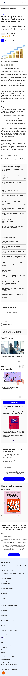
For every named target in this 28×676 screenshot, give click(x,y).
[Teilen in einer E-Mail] (2, 65)
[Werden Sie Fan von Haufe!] (4, 637)
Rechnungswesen (5, 95)
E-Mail (2, 533)
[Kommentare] (13, 36)
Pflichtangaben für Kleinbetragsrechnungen (13, 208)
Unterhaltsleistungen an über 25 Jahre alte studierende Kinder (13, 183)
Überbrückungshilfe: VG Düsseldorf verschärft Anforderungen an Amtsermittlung (14, 257)
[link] (3, 8)
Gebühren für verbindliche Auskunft (11, 246)
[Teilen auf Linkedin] (12, 65)
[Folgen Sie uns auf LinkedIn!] (2, 637)
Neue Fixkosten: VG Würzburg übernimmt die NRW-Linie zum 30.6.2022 (13, 282)
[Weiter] (23, 366)
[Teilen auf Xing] (9, 65)
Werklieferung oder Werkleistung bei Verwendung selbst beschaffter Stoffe (13, 276)
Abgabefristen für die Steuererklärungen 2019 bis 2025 (13, 170)
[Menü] (10, 2)
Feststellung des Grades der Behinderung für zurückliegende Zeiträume (13, 196)
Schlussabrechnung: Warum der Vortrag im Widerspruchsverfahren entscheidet (13, 240)
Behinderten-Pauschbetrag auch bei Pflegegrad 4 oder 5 (13, 214)
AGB (21, 539)
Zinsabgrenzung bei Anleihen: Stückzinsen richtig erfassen (13, 288)
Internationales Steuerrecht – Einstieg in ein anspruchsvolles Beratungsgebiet (13, 295)
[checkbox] (2, 320)
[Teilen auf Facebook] (7, 65)
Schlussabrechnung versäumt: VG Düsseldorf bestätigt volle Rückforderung (13, 269)
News (3, 33)
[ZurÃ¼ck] (20, 366)
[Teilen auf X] (4, 65)
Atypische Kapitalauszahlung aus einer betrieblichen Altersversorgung (13, 227)
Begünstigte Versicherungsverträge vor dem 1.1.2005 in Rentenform (13, 176)
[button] (6, 324)
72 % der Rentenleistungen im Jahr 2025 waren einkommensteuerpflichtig (13, 263)
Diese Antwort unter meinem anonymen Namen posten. (15, 320)
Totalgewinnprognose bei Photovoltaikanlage (13, 251)
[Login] (25, 2)
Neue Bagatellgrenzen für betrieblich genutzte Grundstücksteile (14, 202)
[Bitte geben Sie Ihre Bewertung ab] (9, 36)
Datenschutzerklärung (8, 542)
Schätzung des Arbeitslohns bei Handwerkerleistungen (10, 220)
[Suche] (22, 2)
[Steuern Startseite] (4, 2)
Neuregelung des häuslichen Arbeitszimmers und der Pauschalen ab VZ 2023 (13, 189)
